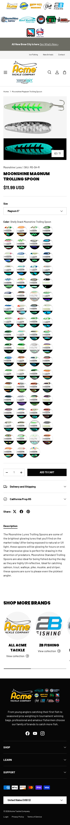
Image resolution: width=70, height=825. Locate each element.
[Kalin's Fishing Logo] (24, 6)
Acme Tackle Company (20, 811)
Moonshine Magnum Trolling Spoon (27, 91)
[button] (64, 72)
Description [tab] (10, 525)
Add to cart (47, 472)
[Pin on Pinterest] (28, 511)
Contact (61, 54)
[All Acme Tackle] (17, 626)
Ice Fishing (33, 54)
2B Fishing (49, 645)
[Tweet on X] (14, 511)
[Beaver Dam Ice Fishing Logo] (41, 19)
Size (5, 203)
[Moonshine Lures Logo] (9, 20)
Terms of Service (34, 816)
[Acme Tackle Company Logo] (12, 6)
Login (5, 816)
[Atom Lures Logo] (40, 32)
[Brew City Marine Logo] (36, 6)
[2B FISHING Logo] (59, 6)
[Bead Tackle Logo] (31, 32)
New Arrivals (48, 54)
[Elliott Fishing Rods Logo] (48, 6)
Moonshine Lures (12, 167)
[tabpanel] (35, 554)
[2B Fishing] (49, 626)
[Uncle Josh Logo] (51, 19)
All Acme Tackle (17, 648)
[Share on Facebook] (21, 511)
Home (6, 91)
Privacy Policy (18, 816)
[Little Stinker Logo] (63, 19)
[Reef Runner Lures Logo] (27, 20)
